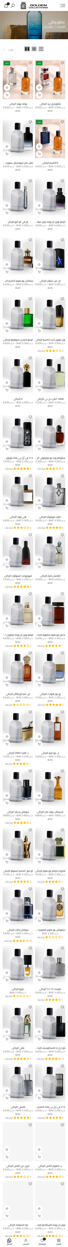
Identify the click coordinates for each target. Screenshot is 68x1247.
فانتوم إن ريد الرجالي (50, 103)
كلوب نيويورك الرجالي (50, 516)
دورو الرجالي (18, 989)
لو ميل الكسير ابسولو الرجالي (18, 870)
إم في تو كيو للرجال (18, 221)
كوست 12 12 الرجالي (50, 989)
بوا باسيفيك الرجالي (18, 1224)
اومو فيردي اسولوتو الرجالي (18, 339)
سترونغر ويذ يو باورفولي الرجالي (48, 457)
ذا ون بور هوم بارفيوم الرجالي (50, 634)
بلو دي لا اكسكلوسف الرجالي (50, 1048)
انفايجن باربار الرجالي (50, 575)
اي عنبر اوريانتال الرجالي (18, 694)
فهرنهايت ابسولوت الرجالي (18, 575)
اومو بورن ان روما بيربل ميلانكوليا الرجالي (44, 221)
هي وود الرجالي (18, 516)
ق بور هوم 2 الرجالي (50, 694)
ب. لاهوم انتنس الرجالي (50, 1165)
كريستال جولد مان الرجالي (50, 811)
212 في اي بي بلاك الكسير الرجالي (47, 1107)
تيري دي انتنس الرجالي (18, 1165)
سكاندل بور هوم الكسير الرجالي (17, 280)
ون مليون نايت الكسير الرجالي (50, 339)
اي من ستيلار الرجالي (50, 280)
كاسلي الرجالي (18, 1107)
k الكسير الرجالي (50, 162)
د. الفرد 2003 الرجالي (18, 753)
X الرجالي (17, 398)
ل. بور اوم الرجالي (50, 753)
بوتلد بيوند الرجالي (18, 103)
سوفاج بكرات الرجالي (18, 929)
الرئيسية (61, 27)
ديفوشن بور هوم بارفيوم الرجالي (48, 929)
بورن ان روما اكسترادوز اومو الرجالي (46, 1224)
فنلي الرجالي (18, 1048)
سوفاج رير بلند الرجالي (18, 811)
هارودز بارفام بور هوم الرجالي (50, 870)
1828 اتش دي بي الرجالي (50, 398)
